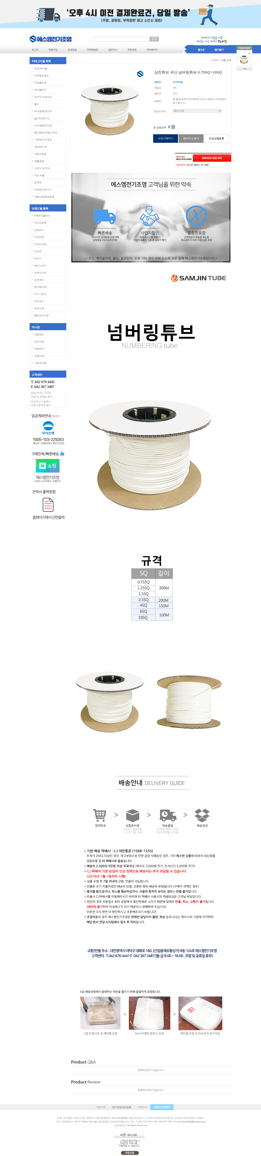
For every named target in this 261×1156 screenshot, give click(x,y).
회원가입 (53, 49)
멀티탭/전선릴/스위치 (46, 132)
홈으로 (201, 49)
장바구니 (112, 49)
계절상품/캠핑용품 (44, 196)
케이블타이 (40, 89)
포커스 (38, 258)
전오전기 (39, 301)
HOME (214, 60)
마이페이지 (152, 49)
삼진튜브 (39, 279)
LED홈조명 (40, 82)
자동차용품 (40, 154)
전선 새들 (39, 175)
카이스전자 (40, 294)
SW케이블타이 (42, 215)
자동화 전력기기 (43, 189)
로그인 (35, 49)
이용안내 (142, 1107)
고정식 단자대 (42, 168)
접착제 (38, 182)
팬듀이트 (39, 308)
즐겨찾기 (219, 49)
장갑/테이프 (40, 146)
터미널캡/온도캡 (43, 125)
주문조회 (131, 49)
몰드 (36, 104)
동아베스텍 (40, 287)
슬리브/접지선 (42, 118)
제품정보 (39, 334)
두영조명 (39, 237)
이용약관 (101, 1107)
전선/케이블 (40, 68)
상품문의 (39, 348)
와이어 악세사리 (43, 97)
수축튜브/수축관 (43, 139)
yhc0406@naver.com (193, 1121)
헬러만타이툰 (41, 315)
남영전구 (39, 230)
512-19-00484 (120, 1118)
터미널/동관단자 (43, 111)
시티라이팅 (40, 244)
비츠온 (38, 251)
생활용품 (39, 161)
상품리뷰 (39, 355)
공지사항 (39, 341)
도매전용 (72, 49)
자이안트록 (40, 222)
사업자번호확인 (161, 1107)
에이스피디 (40, 265)
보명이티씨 (40, 272)
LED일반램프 (41, 75)
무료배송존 (92, 49)
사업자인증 (40, 363)
